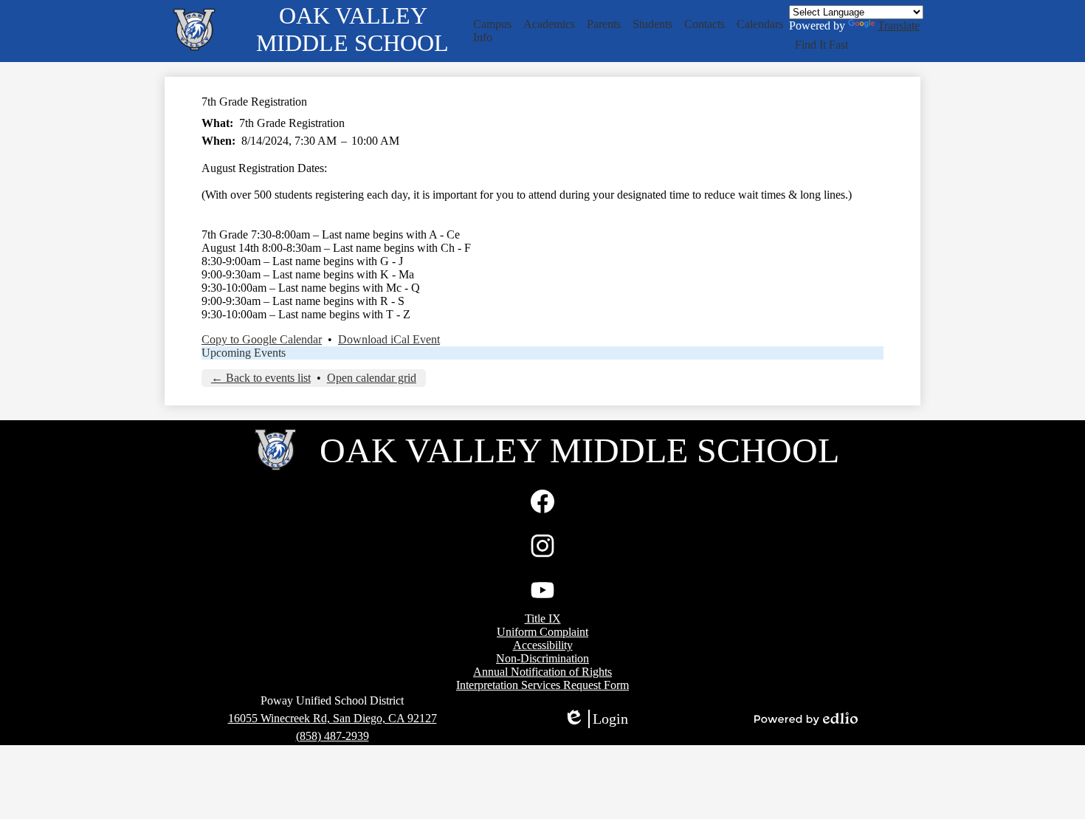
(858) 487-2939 (332, 736)
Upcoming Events (244, 352)
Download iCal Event (389, 339)
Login (595, 719)
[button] (492, 31)
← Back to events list (261, 377)
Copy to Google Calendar (262, 339)
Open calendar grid (371, 377)
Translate (899, 25)
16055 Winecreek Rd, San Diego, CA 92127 (332, 718)
